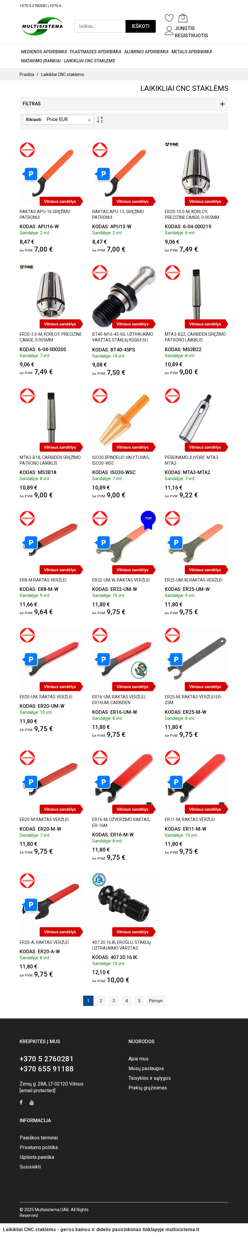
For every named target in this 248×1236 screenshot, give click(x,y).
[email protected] (37, 1090)
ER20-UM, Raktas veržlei (46, 696)
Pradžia (27, 74)
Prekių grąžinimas (148, 1088)
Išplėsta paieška (37, 1157)
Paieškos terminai (39, 1138)
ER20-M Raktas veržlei (44, 819)
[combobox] (100, 26)
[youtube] (32, 1103)
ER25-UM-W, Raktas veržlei (193, 580)
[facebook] (21, 1103)
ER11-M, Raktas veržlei (190, 819)
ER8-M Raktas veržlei (43, 580)
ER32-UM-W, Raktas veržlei (121, 580)
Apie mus (138, 1059)
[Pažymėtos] (169, 18)
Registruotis (191, 35)
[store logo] (42, 26)
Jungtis (185, 28)
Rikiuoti (33, 119)
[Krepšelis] (183, 18)
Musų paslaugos (146, 1068)
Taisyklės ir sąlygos (150, 1078)
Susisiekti (30, 1167)
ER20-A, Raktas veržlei (44, 942)
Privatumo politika (39, 1147)
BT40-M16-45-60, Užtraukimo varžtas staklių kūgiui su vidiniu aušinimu (122, 340)
